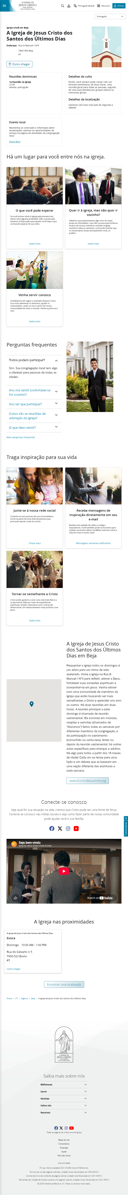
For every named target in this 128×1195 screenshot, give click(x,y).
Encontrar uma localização (64, 984)
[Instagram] (68, 828)
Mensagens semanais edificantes (93, 543)
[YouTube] (76, 828)
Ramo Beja (14, 141)
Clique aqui (35, 543)
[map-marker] (34, 705)
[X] (59, 828)
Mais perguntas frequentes (21, 437)
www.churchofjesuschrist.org (87, 781)
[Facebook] (51, 828)
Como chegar (13, 969)
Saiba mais (34, 243)
